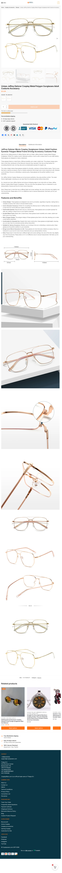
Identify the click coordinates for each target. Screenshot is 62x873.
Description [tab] (22, 144)
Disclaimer (4, 796)
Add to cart (34, 107)
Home (2, 7)
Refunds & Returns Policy (8, 811)
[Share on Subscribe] (17, 135)
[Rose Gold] (9, 98)
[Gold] (3, 98)
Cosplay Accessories (10, 7)
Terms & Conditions (7, 789)
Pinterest (3, 839)
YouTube (3, 844)
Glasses (17, 7)
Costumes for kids (6, 831)
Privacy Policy (5, 791)
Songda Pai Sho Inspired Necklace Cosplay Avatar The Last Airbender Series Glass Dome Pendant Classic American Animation (37, 717)
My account (4, 822)
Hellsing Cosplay (11, 718)
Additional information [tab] (35, 144)
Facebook (4, 837)
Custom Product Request (8, 815)
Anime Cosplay (5, 824)
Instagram (4, 841)
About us (3, 782)
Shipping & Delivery (7, 809)
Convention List (5, 794)
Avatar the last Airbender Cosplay (36, 712)
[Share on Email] (14, 135)
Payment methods (6, 807)
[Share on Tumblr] (20, 135)
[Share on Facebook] (5, 135)
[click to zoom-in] (30, 38)
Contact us (4, 785)
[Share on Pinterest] (11, 135)
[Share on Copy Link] (23, 135)
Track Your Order (6, 802)
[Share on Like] (2, 135)
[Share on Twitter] (8, 135)
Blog (2, 813)
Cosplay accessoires (7, 826)
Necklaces (35, 713)
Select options (13, 728)
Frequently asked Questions (9, 804)
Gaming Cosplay (5, 828)
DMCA (3, 787)
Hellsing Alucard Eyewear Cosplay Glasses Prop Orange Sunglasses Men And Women (12, 721)
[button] (6, 106)
